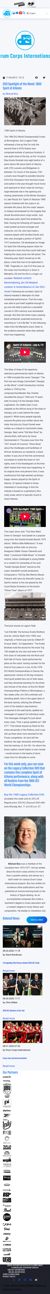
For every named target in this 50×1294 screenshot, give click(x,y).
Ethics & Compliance (34, 1265)
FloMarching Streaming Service (25, 1268)
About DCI (11, 1265)
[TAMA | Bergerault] (7, 1220)
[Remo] (7, 1185)
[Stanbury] (7, 1234)
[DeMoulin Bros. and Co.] (7, 1076)
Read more (9, 970)
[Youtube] (30, 1280)
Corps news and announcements (15, 1058)
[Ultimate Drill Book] (7, 1262)
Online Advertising (17, 1272)
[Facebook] (14, 1280)
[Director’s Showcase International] (7, 1195)
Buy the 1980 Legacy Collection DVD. (24, 794)
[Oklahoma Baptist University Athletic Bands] (7, 1096)
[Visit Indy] (7, 1128)
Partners (21, 1270)
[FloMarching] (7, 1148)
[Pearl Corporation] (7, 1210)
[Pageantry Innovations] (7, 1106)
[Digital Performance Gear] (7, 1180)
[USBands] (7, 1254)
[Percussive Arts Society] (7, 1167)
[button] (36, 77)
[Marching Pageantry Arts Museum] (7, 1172)
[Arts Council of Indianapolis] (7, 1143)
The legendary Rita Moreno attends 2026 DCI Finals (21, 963)
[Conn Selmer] (7, 1250)
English (32, 13)
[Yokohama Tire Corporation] (7, 1116)
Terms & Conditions (11, 1274)
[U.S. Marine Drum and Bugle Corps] (7, 1240)
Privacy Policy (9, 1277)
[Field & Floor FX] (7, 1201)
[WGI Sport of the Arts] (7, 1161)
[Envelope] (36, 1280)
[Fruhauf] (7, 1230)
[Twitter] (19, 1280)
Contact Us (12, 1270)
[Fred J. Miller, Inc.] (7, 1224)
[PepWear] (7, 1110)
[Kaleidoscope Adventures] (7, 1205)
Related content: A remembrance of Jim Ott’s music (24, 287)
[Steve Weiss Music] (7, 1190)
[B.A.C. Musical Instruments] (7, 1133)
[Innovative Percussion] (7, 1081)
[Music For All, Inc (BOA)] (7, 1155)
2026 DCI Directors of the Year (14, 1011)
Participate (20, 1265)
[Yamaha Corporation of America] (7, 1245)
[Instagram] (25, 1280)
